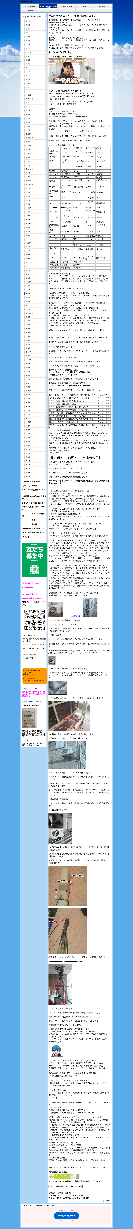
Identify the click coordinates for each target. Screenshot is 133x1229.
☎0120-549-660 (66, 1215)
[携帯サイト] (106, 1200)
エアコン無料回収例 (71, 616)
